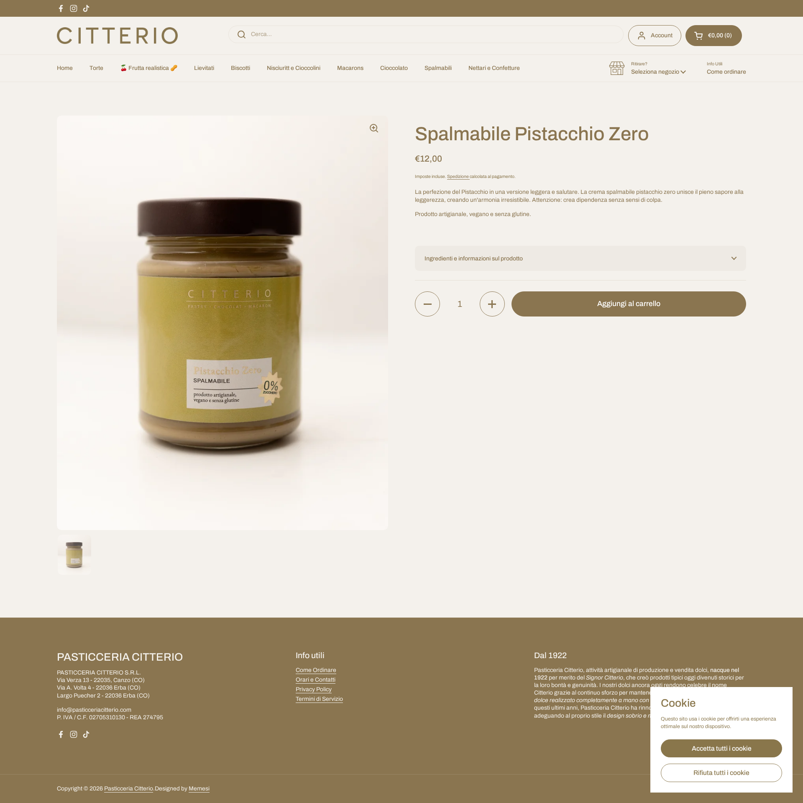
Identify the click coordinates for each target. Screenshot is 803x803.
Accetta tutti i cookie (722, 748)
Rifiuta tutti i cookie (721, 772)
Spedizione (458, 176)
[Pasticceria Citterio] (117, 35)
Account (662, 35)
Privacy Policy (314, 689)
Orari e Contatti (315, 680)
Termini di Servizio (319, 699)
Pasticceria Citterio (128, 788)
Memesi (199, 788)
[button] (713, 35)
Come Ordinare (316, 670)
